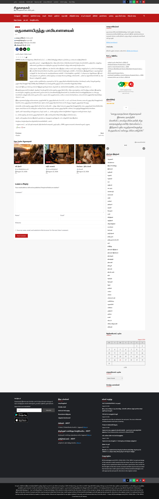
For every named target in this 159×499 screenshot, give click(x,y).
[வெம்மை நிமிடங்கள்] (90, 154)
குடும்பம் (56, 16)
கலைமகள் (110, 194)
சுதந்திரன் (110, 220)
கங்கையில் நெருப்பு (113, 424)
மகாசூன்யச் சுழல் (113, 414)
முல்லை (110, 314)
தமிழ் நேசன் (111, 233)
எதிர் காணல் (50, 166)
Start (125, 145)
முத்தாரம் (110, 311)
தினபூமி (110, 265)
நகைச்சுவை (103, 16)
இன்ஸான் (110, 169)
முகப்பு (15, 2)
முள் (109, 444)
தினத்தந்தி (110, 259)
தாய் (109, 243)
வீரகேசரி (110, 327)
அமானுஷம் (17, 16)
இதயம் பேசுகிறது (112, 165)
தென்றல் (110, 278)
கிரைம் (50, 16)
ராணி (109, 317)
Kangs (104, 424)
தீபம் (109, 275)
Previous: (19, 134)
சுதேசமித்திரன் (111, 223)
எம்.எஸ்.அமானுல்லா (118, 435)
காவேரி (110, 201)
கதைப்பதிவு (22, 2)
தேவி (109, 285)
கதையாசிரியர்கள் (47, 2)
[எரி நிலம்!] (28, 154)
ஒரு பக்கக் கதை (120, 16)
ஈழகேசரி (110, 172)
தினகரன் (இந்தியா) (113, 249)
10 (109, 353)
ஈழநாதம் (110, 178)
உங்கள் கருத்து (63, 2)
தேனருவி (110, 281)
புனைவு (111, 16)
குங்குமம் (110, 204)
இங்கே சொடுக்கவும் (111, 42)
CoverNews (75, 496)
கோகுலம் (110, 211)
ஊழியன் (110, 185)
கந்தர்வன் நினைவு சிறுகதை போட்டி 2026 (119, 64)
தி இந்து (110, 246)
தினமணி (110, 262)
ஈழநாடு (110, 175)
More (85, 427)
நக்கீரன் (110, 288)
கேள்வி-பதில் (29, 2)
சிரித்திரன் (110, 217)
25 (114, 360)
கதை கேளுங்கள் (62, 403)
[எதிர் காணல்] (59, 154)
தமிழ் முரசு (110, 236)
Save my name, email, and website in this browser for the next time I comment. (42, 230)
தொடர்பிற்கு (72, 2)
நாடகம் (26, 20)
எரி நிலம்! (18, 166)
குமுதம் (110, 207)
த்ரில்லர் (95, 16)
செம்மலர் (110, 230)
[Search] (144, 15)
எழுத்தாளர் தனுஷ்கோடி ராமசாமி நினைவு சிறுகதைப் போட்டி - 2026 (125, 75)
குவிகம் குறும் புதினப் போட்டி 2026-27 (118, 62)
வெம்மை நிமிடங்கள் (84, 166)
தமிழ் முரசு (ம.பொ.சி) (113, 240)
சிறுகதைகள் (22, 7)
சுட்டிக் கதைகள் (86, 16)
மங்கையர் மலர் (111, 298)
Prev (107, 148)
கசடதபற (110, 188)
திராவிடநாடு (111, 272)
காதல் (44, 16)
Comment (19, 192)
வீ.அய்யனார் (29, 38)
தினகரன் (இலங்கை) (113, 252)
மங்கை (109, 294)
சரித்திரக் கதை (74, 16)
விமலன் (80, 169)
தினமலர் (110, 269)
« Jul (125, 367)
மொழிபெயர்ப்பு (34, 20)
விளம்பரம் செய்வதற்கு (64, 410)
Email (62, 215)
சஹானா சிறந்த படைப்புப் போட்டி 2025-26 (119, 77)
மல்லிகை (110, 307)
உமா (109, 182)
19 (120, 356)
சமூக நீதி (64, 16)
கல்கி (109, 198)
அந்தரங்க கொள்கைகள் (64, 418)
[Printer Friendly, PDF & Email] (21, 127)
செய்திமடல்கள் (62, 407)
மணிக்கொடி (111, 301)
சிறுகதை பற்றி (38, 2)
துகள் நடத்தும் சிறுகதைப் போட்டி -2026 (118, 66)
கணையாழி (111, 191)
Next (144, 148)
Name (17, 215)
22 (137, 356)
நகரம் (119, 403)
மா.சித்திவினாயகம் (23, 169)
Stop (126, 145)
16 (142, 353)
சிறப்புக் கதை (132, 16)
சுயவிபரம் (56, 2)
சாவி (109, 214)
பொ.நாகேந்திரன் (53, 169)
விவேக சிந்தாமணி (112, 323)
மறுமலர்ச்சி (110, 304)
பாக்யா (109, 291)
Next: (101, 134)
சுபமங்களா (110, 227)
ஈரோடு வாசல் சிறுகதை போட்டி (116, 73)
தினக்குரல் (110, 256)
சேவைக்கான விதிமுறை (64, 414)
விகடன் (110, 320)
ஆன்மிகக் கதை (35, 16)
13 (125, 353)
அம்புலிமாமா (111, 162)
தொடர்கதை (18, 20)
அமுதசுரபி (110, 159)
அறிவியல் (25, 16)
